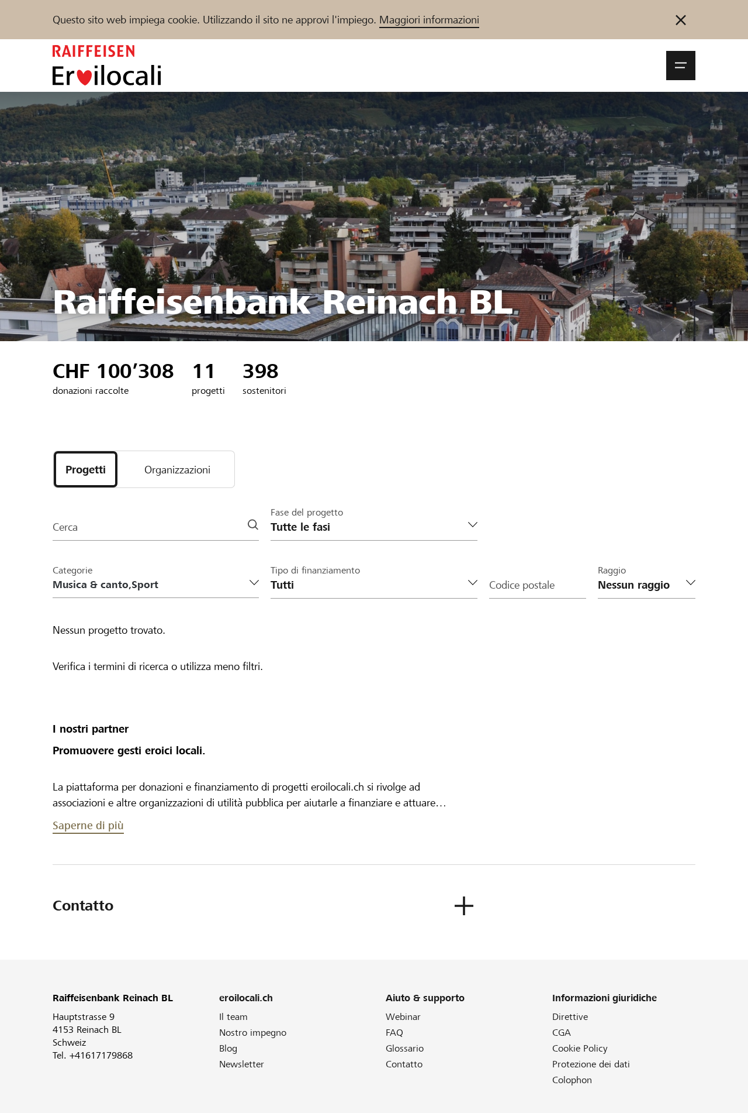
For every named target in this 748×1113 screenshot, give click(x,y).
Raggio (612, 570)
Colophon (572, 1079)
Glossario (405, 1048)
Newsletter (241, 1064)
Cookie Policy (580, 1048)
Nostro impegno (252, 1032)
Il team (233, 1016)
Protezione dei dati (591, 1064)
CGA (561, 1032)
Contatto (404, 1064)
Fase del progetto (307, 512)
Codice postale (522, 585)
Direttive (570, 1016)
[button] (680, 65)
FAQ (394, 1032)
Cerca (65, 527)
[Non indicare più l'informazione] (680, 20)
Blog (228, 1048)
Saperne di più (88, 825)
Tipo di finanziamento (315, 570)
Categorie (72, 570)
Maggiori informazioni (429, 19)
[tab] (85, 469)
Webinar (403, 1016)
